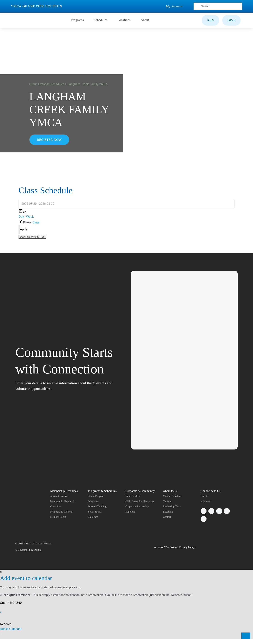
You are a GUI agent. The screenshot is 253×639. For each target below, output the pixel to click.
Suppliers (130, 511)
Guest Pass (55, 506)
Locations (168, 511)
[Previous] (23, 211)
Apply (24, 229)
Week (30, 216)
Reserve (5, 624)
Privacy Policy (187, 547)
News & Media (133, 496)
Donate (204, 496)
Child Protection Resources (139, 501)
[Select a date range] (21, 211)
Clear (36, 222)
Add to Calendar (10, 628)
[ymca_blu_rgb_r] (19, 16)
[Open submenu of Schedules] (109, 20)
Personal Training (97, 506)
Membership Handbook (62, 501)
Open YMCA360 (11, 602)
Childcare (93, 517)
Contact (167, 517)
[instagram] (219, 511)
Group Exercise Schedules (46, 84)
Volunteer (206, 501)
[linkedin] (204, 519)
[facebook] (204, 511)
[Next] (25, 211)
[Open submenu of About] (151, 20)
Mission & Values (172, 496)
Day (21, 216)
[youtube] (227, 511)
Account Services (59, 496)
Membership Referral (61, 511)
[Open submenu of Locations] (133, 20)
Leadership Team (172, 506)
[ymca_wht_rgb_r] (24, 490)
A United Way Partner (165, 547)
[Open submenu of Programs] (86, 20)
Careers (167, 501)
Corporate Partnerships (137, 506)
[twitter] (211, 511)
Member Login (58, 517)
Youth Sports (94, 511)
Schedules (93, 501)
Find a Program (96, 496)
